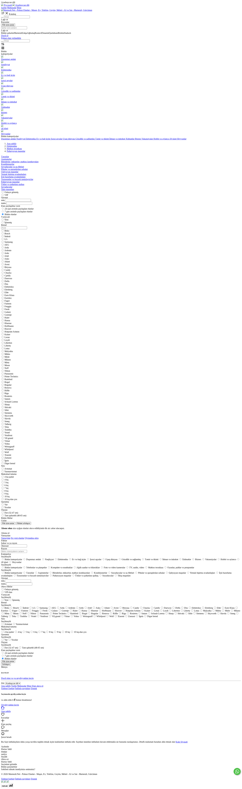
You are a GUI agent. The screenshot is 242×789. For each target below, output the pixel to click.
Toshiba (7, 430)
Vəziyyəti (5, 595)
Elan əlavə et (37, 686)
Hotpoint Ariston (11, 331)
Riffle (7, 390)
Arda (6, 247)
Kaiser (7, 334)
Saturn (7, 399)
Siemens (8, 413)
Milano (7, 359)
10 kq (7, 496)
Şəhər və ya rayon (9, 543)
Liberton (8, 343)
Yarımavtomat (10, 471)
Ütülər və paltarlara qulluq (12, 184)
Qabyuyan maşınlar (9, 172)
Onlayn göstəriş (11, 192)
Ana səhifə (6, 686)
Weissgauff (9, 446)
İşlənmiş (8, 222)
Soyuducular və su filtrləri (12, 167)
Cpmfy (7, 275)
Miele (7, 357)
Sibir (6, 410)
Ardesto (7, 250)
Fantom (7, 303)
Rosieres (8, 396)
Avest (6, 264)
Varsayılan (5, 538)
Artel (6, 256)
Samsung (8, 242)
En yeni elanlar (17, 538)
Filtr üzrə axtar (8, 25)
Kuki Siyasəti (182, 742)
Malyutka (8, 351)
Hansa (7, 320)
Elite (6, 292)
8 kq (6, 491)
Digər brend (9, 463)
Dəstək (34, 688)
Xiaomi (7, 455)
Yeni (6, 219)
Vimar (7, 441)
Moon (7, 365)
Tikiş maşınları (7, 189)
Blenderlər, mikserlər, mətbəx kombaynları (20, 161)
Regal (7, 382)
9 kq (6, 493)
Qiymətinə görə (32, 538)
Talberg (7, 424)
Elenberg (8, 289)
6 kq (6, 485)
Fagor (7, 301)
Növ (3, 619)
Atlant (7, 261)
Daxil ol (4, 35)
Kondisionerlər (7, 164)
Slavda (7, 418)
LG (6, 239)
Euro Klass (9, 295)
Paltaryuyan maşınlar (10, 182)
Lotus (7, 348)
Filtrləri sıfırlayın (23, 523)
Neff (6, 368)
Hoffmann (9, 326)
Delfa (6, 281)
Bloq (19, 7)
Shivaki (7, 407)
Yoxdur (7, 507)
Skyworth (8, 416)
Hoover (7, 329)
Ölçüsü (4, 642)
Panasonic (8, 373)
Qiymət (4, 578)
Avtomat (8, 469)
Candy (7, 270)
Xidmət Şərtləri (8, 688)
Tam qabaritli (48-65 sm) (15, 515)
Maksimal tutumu (9, 626)
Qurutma (5, 634)
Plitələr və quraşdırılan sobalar (14, 169)
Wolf (6, 452)
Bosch (7, 233)
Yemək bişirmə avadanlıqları (13, 174)
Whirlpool (8, 449)
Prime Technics (11, 376)
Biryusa (7, 267)
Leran (7, 337)
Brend (4, 602)
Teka (6, 427)
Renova (7, 388)
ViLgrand (8, 438)
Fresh (6, 309)
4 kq (6, 479)
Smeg (7, 421)
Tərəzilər (5, 156)
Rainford (8, 379)
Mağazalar (11, 7)
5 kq (6, 482)
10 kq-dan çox (10, 499)
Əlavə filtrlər (6, 586)
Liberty (7, 345)
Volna (7, 444)
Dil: (2, 683)
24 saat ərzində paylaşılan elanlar (19, 209)
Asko (6, 259)
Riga (6, 393)
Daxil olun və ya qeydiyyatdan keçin (17, 678)
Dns (6, 284)
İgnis (6, 460)
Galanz (7, 312)
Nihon (7, 371)
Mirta (6, 362)
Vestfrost (8, 435)
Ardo (6, 253)
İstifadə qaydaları (22, 688)
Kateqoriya (6, 554)
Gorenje (8, 315)
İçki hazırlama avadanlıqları (13, 177)
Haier (6, 317)
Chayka (7, 273)
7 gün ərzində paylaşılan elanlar (18, 211)
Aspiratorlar (6, 159)
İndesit (7, 236)
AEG (6, 245)
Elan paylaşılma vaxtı (10, 650)
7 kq (6, 488)
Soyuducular (6, 187)
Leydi (7, 340)
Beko (6, 231)
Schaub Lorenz (11, 402)
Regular (7, 385)
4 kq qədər (9, 477)
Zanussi (7, 458)
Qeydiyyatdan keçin (10, 705)
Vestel (7, 432)
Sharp (7, 404)
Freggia (7, 306)
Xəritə (4, 7)
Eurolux (8, 298)
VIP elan (8, 592)
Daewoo (8, 278)
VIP (6, 195)
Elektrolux (9, 287)
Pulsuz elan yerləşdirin (11, 38)
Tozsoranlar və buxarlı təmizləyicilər (17, 179)
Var (6, 504)
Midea (7, 354)
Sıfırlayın (6, 664)
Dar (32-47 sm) (11, 513)
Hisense (7, 323)
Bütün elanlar (11, 214)
